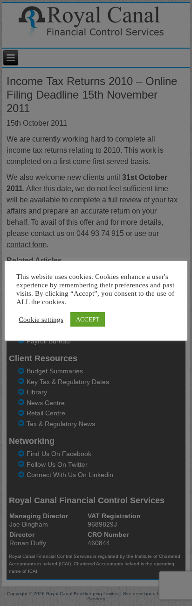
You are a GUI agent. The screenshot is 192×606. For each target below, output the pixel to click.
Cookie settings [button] (41, 319)
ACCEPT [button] (87, 319)
